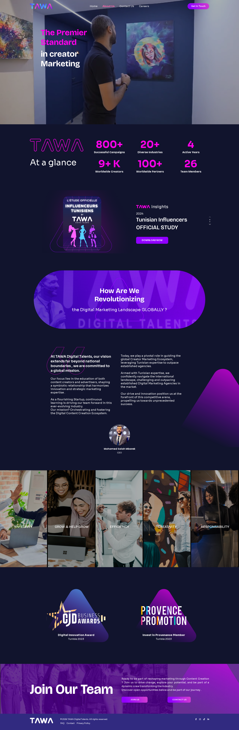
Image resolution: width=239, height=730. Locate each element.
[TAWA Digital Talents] (41, 6)
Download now (152, 240)
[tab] (209, 219)
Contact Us (126, 6)
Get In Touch (198, 6)
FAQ (62, 723)
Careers (144, 6)
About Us (108, 6)
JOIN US (135, 699)
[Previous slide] (210, 217)
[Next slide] (210, 224)
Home (94, 6)
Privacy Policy (83, 723)
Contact (71, 723)
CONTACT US (179, 699)
